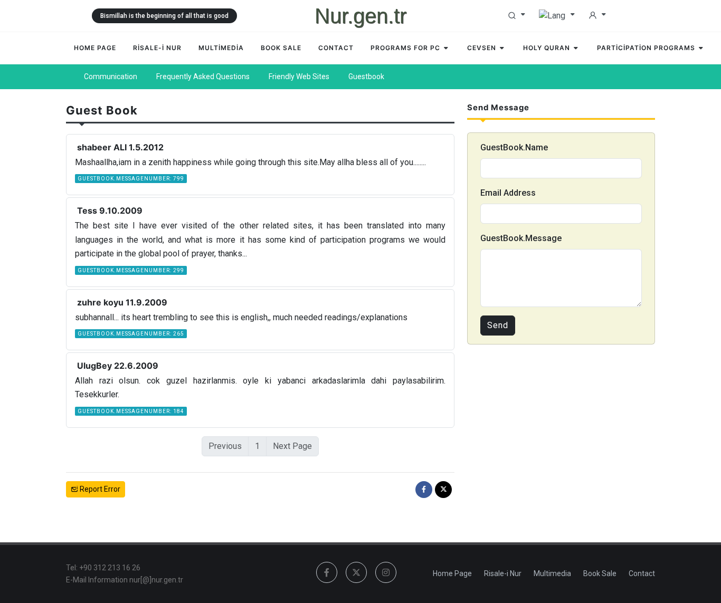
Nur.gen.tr (360, 15)
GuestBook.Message (521, 238)
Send (497, 325)
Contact (642, 573)
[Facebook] (423, 489)
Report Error (99, 489)
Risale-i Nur (502, 573)
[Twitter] (443, 489)
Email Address (508, 193)
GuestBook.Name (514, 147)
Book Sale (599, 573)
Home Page (452, 573)
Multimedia (552, 573)
